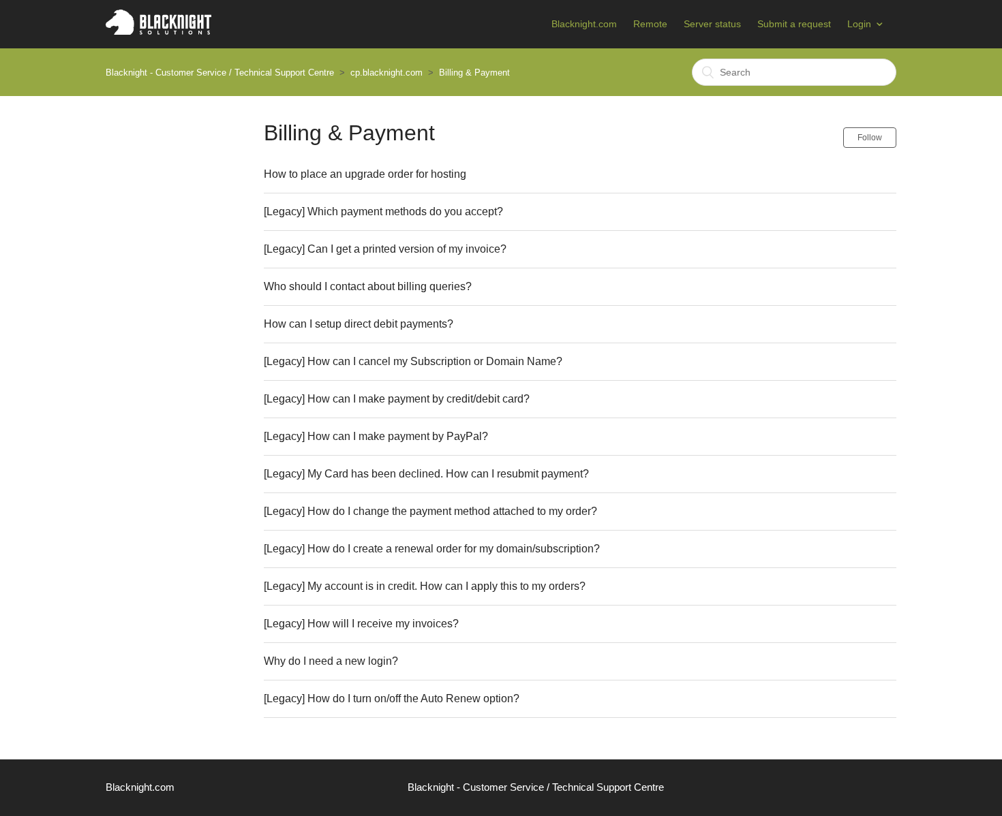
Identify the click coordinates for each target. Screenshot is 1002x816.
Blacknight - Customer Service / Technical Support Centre (220, 72)
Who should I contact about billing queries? (368, 286)
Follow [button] (869, 137)
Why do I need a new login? (331, 661)
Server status (712, 23)
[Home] (158, 31)
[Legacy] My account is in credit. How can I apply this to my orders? (425, 586)
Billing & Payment (474, 72)
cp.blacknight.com (386, 72)
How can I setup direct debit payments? (358, 324)
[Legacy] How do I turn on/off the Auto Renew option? (391, 698)
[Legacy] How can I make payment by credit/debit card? (397, 399)
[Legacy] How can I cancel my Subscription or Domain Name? (413, 361)
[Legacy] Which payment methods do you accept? (383, 211)
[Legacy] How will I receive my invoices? (361, 623)
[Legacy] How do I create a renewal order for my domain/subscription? (432, 548)
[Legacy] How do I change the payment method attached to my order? (430, 511)
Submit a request (794, 23)
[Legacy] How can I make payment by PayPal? (376, 436)
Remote (650, 23)
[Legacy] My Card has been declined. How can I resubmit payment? (426, 474)
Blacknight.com (584, 23)
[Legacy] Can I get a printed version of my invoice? (385, 249)
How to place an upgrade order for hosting (365, 174)
